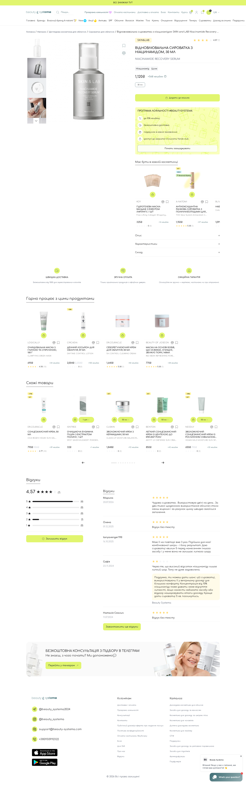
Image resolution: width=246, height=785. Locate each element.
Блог (163, 12)
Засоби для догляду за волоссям (185, 710)
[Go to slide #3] (37, 88)
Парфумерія (175, 762)
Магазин (41, 32)
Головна (30, 32)
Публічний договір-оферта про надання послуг (140, 726)
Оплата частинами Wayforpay (132, 736)
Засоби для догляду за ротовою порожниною (192, 746)
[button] (83, 462)
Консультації (123, 715)
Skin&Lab (143, 40)
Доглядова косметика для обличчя (67, 32)
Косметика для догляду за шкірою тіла (189, 715)
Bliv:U (218, 202)
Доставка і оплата (126, 705)
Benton (150, 427)
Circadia (72, 343)
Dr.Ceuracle (114, 343)
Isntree (71, 427)
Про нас (121, 751)
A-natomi (181, 202)
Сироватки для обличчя (101, 32)
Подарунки (175, 741)
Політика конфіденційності (130, 731)
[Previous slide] (51, 80)
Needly (189, 427)
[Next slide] (126, 80)
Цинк (154, 69)
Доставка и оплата (148, 12)
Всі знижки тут (123, 3)
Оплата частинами (124, 12)
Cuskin (110, 427)
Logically (34, 343)
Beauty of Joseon (157, 343)
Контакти (173, 12)
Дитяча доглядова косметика (184, 726)
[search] (57, 12)
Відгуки (120, 756)
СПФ (172, 736)
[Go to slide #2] (37, 68)
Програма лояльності (128, 710)
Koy (139, 202)
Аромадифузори (177, 756)
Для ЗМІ (121, 746)
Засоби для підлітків (180, 751)
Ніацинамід (142, 69)
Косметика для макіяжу (181, 731)
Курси (184, 12)
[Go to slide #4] (37, 108)
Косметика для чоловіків (181, 721)
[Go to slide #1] (37, 48)
